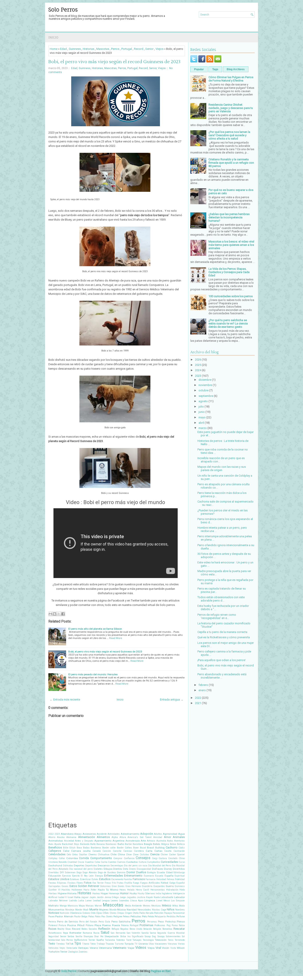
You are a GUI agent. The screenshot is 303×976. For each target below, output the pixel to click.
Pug (169, 925)
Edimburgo (179, 872)
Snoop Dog (150, 936)
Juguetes (131, 897)
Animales (179, 837)
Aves (50, 844)
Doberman (70, 872)
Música (121, 909)
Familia (128, 879)
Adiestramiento (130, 833)
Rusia (96, 932)
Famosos (139, 879)
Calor (66, 850)
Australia (161, 840)
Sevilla (79, 936)
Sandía (145, 932)
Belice (173, 844)
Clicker (164, 854)
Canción (106, 851)
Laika (81, 900)
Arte (143, 840)
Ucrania (143, 943)
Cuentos (112, 862)
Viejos (159, 48)
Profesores (159, 925)
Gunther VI (54, 889)
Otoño (136, 913)
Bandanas (111, 844)
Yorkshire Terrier (57, 951)
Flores (80, 882)
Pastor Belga (80, 916)
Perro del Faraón (88, 921)
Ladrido (73, 900)
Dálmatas (68, 865)
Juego (123, 897)
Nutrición (64, 913)
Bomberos (96, 847)
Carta (149, 850)
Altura (123, 837)
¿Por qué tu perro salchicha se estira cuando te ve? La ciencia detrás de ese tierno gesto (228, 323)
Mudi (86, 909)
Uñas (151, 943)
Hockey (96, 893)
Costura (163, 858)
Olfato (105, 913)
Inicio (53, 37)
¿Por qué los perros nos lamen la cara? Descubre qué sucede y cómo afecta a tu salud (229, 135)
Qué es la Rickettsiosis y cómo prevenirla (223, 637)
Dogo (79, 872)
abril (201, 422)
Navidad (132, 909)
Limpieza (149, 900)
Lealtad (97, 900)
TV (136, 943)
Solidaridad (54, 940)
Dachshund (55, 865)
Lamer (88, 900)
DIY (62, 872)
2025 (198, 365)
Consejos (143, 858)
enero (202, 690)
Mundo (112, 909)
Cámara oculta (81, 850)
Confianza (129, 858)
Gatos (73, 886)
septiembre (206, 396)
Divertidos (53, 872)
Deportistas (91, 865)
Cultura (142, 862)
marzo (203, 428)
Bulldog (160, 847)
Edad (63, 48)
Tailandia (110, 940)
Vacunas (172, 943)
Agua (181, 833)
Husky (133, 893)
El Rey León (87, 875)
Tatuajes (137, 940)
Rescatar (179, 928)
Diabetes (98, 868)
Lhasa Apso (136, 900)
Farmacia (150, 879)
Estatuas (74, 879)
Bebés (156, 844)
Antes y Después (84, 840)
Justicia (141, 897)
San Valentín (133, 932)
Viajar (131, 947)
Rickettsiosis (55, 932)
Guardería (147, 886)
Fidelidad (180, 879)
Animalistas (55, 840)
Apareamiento (102, 840)
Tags (215, 69)
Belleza (181, 844)
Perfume (180, 916)
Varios (181, 943)
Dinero (132, 868)
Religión (157, 928)
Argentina (118, 840)
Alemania (71, 837)
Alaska (61, 837)
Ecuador (161, 872)
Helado (130, 889)
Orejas (120, 913)
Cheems (92, 854)
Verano (94, 947)
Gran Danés (118, 886)
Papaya (168, 913)
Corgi (154, 858)
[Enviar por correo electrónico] (50, 614)
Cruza (81, 862)
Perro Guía (104, 921)
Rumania (87, 932)
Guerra (170, 886)
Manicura (73, 905)
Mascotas (102, 48)
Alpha (115, 837)
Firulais (71, 882)
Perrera (52, 921)
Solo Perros (63, 9)
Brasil (150, 847)
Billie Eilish (69, 847)
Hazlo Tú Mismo (108, 889)
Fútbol (164, 882)
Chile (113, 854)
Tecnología (148, 940)
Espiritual (180, 875)
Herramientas (157, 889)
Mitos (175, 905)
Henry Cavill (142, 889)
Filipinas (61, 882)
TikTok (69, 943)
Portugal (126, 48)
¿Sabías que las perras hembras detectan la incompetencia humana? (229, 217)
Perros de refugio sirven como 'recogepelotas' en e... (216, 616)
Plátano (89, 925)
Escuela (159, 875)
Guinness (75, 48)
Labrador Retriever (58, 900)
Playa (97, 925)
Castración (179, 851)
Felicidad (161, 879)
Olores (113, 913)
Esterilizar (85, 879)
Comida (84, 858)
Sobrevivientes (173, 936)
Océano (86, 913)
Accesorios (89, 833)
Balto (93, 844)
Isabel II (62, 897)
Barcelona (138, 844)
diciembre (205, 379)
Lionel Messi (163, 900)
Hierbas (52, 893)
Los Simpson (178, 900)
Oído (93, 913)
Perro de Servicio (67, 921)
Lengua (106, 900)
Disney (168, 868)
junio (202, 411)
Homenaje (114, 893)
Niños (170, 909)
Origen (128, 913)
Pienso (181, 921)
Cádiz (182, 847)
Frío (114, 882)
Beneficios (55, 847)
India (158, 893)
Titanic (85, 943)
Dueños (141, 872)
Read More (115, 638)
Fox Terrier (98, 882)
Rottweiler (75, 932)
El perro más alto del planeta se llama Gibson (95, 628)
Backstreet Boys (70, 844)
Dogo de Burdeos (107, 872)
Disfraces (157, 868)
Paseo (51, 916)
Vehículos (53, 948)
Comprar (117, 858)
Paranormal (179, 913)
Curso (182, 862)
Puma (175, 925)
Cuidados (132, 861)
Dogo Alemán (90, 872)
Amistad (157, 837)
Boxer (136, 847)
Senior (149, 48)
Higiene (62, 893)
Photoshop (170, 921)
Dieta (125, 868)
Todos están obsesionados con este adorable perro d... (221, 599)
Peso (161, 921)
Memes (146, 905)
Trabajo (100, 943)
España (169, 875)
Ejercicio (66, 875)
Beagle (148, 844)
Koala (157, 897)
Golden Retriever (88, 886)
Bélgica (165, 844)
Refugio (115, 928)
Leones (114, 900)
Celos (75, 854)
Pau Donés (106, 916)
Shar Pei (98, 936)
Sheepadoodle (112, 936)
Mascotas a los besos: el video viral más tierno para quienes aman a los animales (231, 245)
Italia (77, 897)
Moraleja (69, 909)
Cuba (97, 862)
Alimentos (103, 837)
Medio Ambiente (133, 905)
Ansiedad (69, 840)
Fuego (136, 882)
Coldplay (52, 858)
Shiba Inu (125, 936)
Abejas (78, 833)
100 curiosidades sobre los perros (231, 296)
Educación (54, 875)
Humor (124, 893)
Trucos (110, 943)
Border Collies (124, 847)
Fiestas (52, 882)
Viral (158, 947)
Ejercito (76, 875)
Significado (137, 936)
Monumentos (56, 909)
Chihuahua (103, 854)
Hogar (104, 893)
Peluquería (160, 916)
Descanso (104, 865)
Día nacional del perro (81, 868)
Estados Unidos (58, 879)
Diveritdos (179, 868)
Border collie (109, 847)
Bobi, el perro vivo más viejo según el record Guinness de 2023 (114, 62)
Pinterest (52, 925)
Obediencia (76, 913)
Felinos (170, 879)
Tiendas (60, 943)
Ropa (65, 932)
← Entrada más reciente (65, 699)
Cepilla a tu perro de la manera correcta (222, 632)
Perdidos (171, 916)
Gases (64, 886)
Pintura (62, 925)
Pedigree (117, 916)
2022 (51, 833)
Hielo (182, 889)
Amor (167, 837)
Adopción (146, 833)
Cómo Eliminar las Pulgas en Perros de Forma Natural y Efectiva (231, 79)
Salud (105, 933)
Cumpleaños (153, 862)
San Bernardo (118, 932)
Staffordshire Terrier (84, 940)
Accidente (102, 833)
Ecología (151, 872)
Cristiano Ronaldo (57, 862)
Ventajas (83, 947)
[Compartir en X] (59, 614)
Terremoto (180, 940)
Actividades (114, 833)
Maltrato (53, 905)
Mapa (82, 905)
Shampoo (88, 936)
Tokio (93, 943)
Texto (51, 943)
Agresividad (170, 833)
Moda (182, 905)
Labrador (179, 897)
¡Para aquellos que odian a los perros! (221, 660)
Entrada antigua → (171, 699)
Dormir (130, 872)
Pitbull (81, 925)
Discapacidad (144, 868)
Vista (173, 948)
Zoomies (83, 951)
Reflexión (104, 928)
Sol (183, 936)
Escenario (149, 875)
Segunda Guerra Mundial (171, 932)
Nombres (180, 909)
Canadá (96, 851)
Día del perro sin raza (135, 865)
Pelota (151, 916)
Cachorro (171, 847)
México (166, 905)
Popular (199, 69)
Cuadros (89, 862)
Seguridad (53, 936)
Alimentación (86, 837)
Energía (99, 875)
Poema (106, 925)
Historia (72, 893)
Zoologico (73, 951)
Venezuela (71, 948)
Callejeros (54, 850)
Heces (122, 889)
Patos (98, 916)
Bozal (143, 847)
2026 (198, 359)
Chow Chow (132, 854)
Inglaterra (167, 893)
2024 (198, 370)
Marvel (98, 905)
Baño (121, 844)
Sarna (153, 932)
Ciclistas (144, 854)
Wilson (181, 947)
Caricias (127, 851)
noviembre (205, 385)
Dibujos (108, 868)
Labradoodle (166, 897)
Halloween (76, 889)
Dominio (121, 872)
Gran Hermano (133, 886)
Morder (79, 909)
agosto (203, 401)
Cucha (104, 862)
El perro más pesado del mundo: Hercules (93, 674)
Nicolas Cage (159, 909)
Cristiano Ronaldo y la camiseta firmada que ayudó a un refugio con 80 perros (231, 163)
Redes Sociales (89, 928)
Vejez (62, 948)
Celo (69, 854)
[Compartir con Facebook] (63, 614)
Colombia (72, 858)
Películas (135, 916)
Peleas (126, 916)
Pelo (144, 916)
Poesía (116, 925)
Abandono (67, 833)
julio (201, 406)
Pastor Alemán (64, 916)
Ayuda (57, 844)
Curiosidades (169, 861)
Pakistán (158, 913)
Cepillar (83, 854)
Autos (170, 840)
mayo (202, 417)
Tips (77, 943)
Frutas (120, 882)
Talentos (120, 940)
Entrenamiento (133, 875)
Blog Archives (236, 69)
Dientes (117, 868)
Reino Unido (136, 928)
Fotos (87, 882)
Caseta (167, 851)
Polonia (125, 925)
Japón (92, 897)
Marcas (90, 905)
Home (53, 48)
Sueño (100, 939)
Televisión (161, 939)
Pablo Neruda (146, 913)
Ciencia (154, 854)
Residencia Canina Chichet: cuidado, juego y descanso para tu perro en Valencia (231, 108)
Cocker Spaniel (177, 854)
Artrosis (151, 840)
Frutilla (128, 882)
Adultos (158, 833)
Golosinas (105, 886)
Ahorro (51, 837)
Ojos (99, 912)
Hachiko (65, 889)
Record (138, 48)
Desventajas (116, 865)
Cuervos (121, 862)
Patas (91, 916)
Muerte (93, 909)
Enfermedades (113, 875)
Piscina (71, 925)
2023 (57, 833)
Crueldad (72, 862)
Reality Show (64, 928)
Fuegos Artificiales (150, 882)
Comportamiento (101, 858)
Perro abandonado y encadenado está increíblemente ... (221, 676)
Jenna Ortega (111, 897)
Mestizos (156, 905)
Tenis (170, 940)
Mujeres (103, 909)
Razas (52, 928)
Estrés (95, 879)
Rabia (182, 925)
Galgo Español (177, 882)
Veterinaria (105, 947)
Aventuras (179, 840)
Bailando (84, 844)
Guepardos (159, 886)
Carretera (139, 851)
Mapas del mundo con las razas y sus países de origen (221, 468)
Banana (100, 844)
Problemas (146, 925)
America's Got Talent (140, 837)
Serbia (71, 936)
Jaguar (85, 897)
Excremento (117, 879)
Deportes (79, 865)
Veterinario (119, 947)
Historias (88, 48)
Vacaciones (161, 943)
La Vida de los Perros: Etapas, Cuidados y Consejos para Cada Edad (229, 272)
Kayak (149, 897)
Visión (165, 947)
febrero (203, 685)
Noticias (53, 912)
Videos (140, 948)
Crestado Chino (176, 858)
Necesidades (144, 909)
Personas (152, 921)
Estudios (104, 879)
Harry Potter (89, 889)
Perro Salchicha (120, 921)
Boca (79, 847)
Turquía (129, 943)
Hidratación (172, 889)
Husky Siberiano (146, 893)
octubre (204, 390)
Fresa (108, 882)
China (121, 854)
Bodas (86, 847)
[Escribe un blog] (54, 614)
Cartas (158, 850)
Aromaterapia (133, 840)
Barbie (128, 844)
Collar (62, 858)
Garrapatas (54, 886)
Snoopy (161, 936)
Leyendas (124, 900)
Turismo (119, 943)
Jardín (100, 897)
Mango (63, 905)
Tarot (128, 940)
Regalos (124, 928)
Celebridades (56, 854)
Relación (147, 928)
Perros (115, 48)
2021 (198, 703)
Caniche (117, 851)
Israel (70, 897)
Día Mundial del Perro (159, 865)
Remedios (167, 928)
